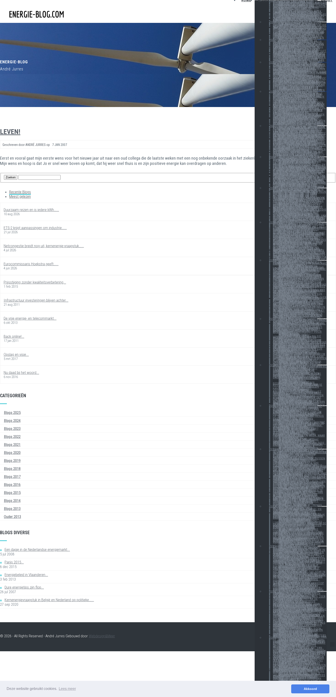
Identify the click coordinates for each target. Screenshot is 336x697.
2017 (272, 260)
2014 (272, 405)
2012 (272, 506)
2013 (272, 449)
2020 (272, 157)
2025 (272, 22)
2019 (272, 188)
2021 (272, 126)
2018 (272, 222)
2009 (272, 637)
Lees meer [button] (67, 689)
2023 (272, 62)
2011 (272, 546)
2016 (272, 319)
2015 (272, 365)
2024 (272, 40)
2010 (272, 591)
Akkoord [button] (310, 689)
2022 (272, 91)
